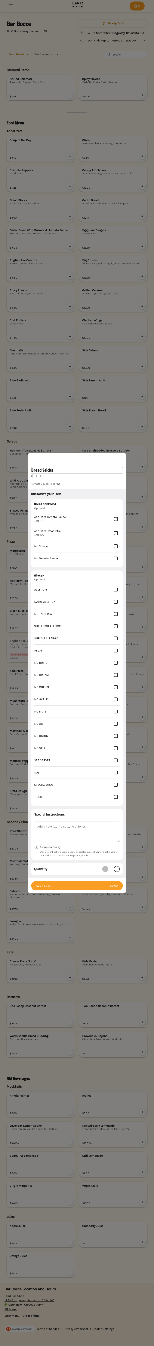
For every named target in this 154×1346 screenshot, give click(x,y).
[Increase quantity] (117, 869)
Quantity (40, 869)
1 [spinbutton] (111, 869)
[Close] (119, 458)
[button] (77, 885)
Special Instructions (49, 814)
